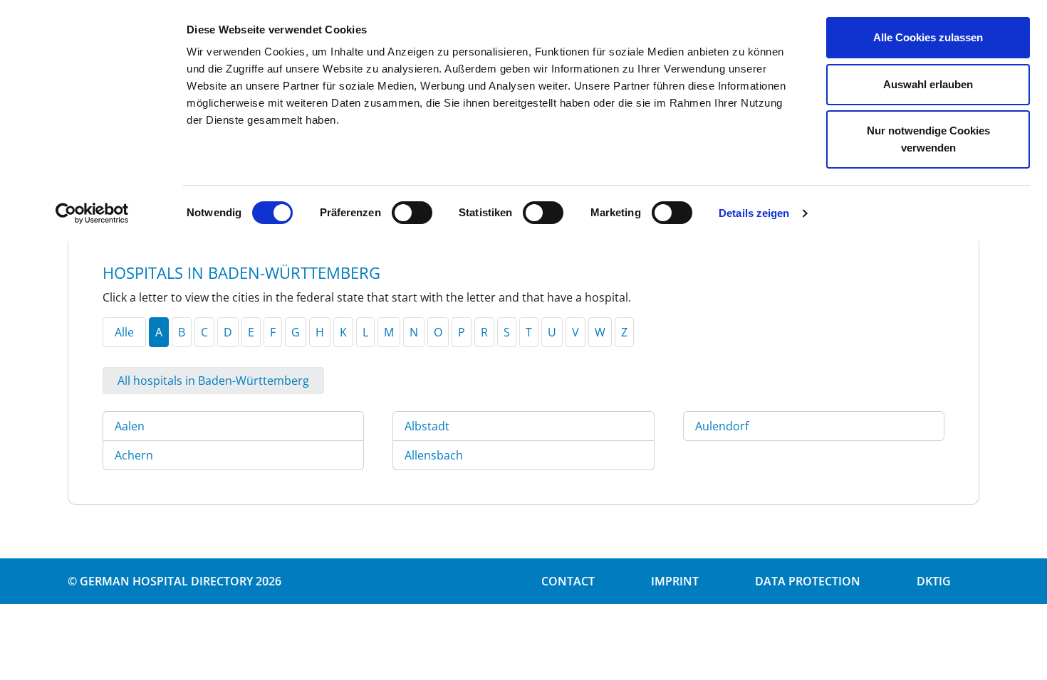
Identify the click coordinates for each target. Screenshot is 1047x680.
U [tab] (552, 332)
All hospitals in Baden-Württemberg (213, 380)
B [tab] (181, 332)
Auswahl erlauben (928, 84)
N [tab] (414, 332)
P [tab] (461, 332)
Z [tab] (624, 332)
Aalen (130, 426)
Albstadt (427, 426)
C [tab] (204, 332)
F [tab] (273, 332)
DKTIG (934, 581)
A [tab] (158, 332)
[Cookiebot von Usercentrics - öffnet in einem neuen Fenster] (92, 213)
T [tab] (529, 332)
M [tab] (389, 332)
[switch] (412, 212)
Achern (134, 455)
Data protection (807, 581)
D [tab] (228, 332)
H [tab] (320, 332)
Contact (568, 581)
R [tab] (484, 332)
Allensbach (434, 455)
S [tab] (507, 332)
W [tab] (600, 332)
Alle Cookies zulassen (928, 37)
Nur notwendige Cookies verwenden (928, 139)
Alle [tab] (124, 332)
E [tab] (251, 332)
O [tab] (438, 332)
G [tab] (295, 332)
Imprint (675, 581)
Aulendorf (722, 426)
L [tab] (365, 332)
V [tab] (575, 332)
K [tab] (343, 332)
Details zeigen (754, 213)
